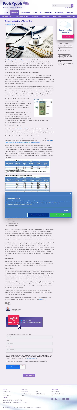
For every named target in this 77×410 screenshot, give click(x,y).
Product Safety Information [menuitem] (58, 393)
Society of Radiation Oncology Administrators (19, 60)
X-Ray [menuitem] (37, 396)
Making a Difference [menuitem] (57, 16)
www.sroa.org (42, 299)
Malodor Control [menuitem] (48, 12)
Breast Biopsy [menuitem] (35, 16)
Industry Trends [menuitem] (45, 16)
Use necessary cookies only (38, 215)
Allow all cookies (60, 215)
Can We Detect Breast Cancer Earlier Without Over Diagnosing (65, 64)
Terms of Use (38, 407)
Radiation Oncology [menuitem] (59, 12)
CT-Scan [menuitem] (35, 12)
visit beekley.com (69, 7)
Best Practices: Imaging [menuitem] (7, 16)
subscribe (25, 402)
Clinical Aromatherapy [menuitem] (25, 12)
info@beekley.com (17, 402)
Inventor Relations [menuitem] (7, 396)
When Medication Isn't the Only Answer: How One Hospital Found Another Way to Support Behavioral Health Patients (65, 56)
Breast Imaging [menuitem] (14, 12)
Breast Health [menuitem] (25, 391)
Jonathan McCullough (10, 24)
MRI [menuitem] (40, 12)
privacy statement (31, 358)
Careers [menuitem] (5, 393)
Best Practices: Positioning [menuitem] (22, 16)
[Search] (72, 5)
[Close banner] (70, 193)
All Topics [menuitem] (6, 12)
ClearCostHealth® (17, 128)
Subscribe (68, 37)
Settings (66, 210)
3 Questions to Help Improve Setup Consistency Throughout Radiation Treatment (65, 47)
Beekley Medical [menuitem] (7, 391)
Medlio (26, 128)
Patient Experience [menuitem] (71, 16)
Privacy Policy (53, 202)
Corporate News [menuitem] (69, 12)
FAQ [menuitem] (52, 396)
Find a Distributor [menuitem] (55, 391)
